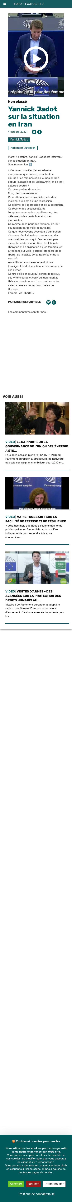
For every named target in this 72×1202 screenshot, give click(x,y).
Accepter (16, 1184)
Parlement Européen (23, 148)
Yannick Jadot (19, 139)
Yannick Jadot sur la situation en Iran (34, 116)
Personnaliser (54, 1184)
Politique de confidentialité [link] (37, 1194)
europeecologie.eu (29, 3)
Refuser (33, 1184)
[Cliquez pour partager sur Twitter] (34, 132)
